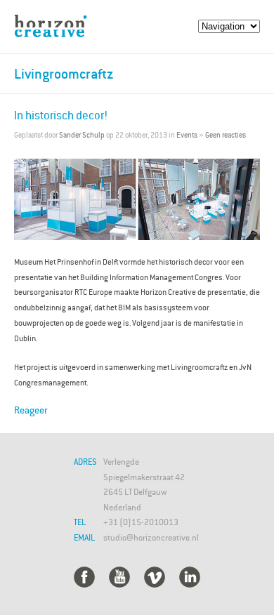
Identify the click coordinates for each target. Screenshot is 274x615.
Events (186, 135)
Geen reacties (225, 135)
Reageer (30, 409)
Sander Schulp (82, 135)
